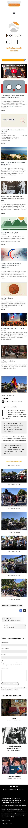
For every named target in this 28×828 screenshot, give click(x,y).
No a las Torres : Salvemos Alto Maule (12, 329)
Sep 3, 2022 (10, 778)
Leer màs (3, 110)
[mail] (24, 610)
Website (3, 654)
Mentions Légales (6, 820)
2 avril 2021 (13, 401)
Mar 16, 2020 (10, 720)
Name (5, 642)
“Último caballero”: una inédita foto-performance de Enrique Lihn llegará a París (12, 198)
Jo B (8, 401)
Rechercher (14, 5)
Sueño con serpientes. (8, 361)
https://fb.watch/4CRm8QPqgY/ (14, 461)
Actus (3, 395)
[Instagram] (17, 786)
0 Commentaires (17, 720)
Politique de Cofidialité (7, 823)
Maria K (14, 719)
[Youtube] (14, 786)
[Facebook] (11, 786)
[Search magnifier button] (25, 60)
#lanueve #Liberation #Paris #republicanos (12, 605)
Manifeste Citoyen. (7, 298)
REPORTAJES (10, 395)
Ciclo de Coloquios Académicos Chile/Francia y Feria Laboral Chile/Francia (11, 265)
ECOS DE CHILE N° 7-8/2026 (9, 233)
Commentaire (4, 668)
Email (5, 648)
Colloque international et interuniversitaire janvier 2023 (14, 747)
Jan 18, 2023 (10, 750)
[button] (14, 13)
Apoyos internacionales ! (14, 776)
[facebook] (20, 610)
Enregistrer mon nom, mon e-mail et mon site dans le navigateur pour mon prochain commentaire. (13, 663)
